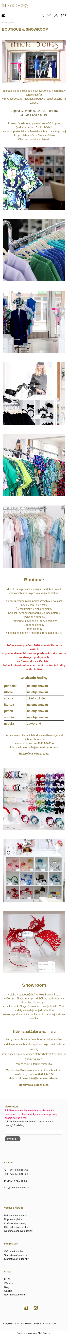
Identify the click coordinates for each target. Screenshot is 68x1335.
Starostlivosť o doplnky (16, 1258)
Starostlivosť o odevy (15, 1255)
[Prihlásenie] (56, 15)
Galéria (8, 1290)
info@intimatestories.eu (16, 1187)
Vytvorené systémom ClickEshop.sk (34, 1333)
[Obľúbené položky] (49, 15)
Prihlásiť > (12, 1138)
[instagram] (35, 1307)
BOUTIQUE (7, 22)
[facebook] (26, 1307)
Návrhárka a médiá (14, 1294)
